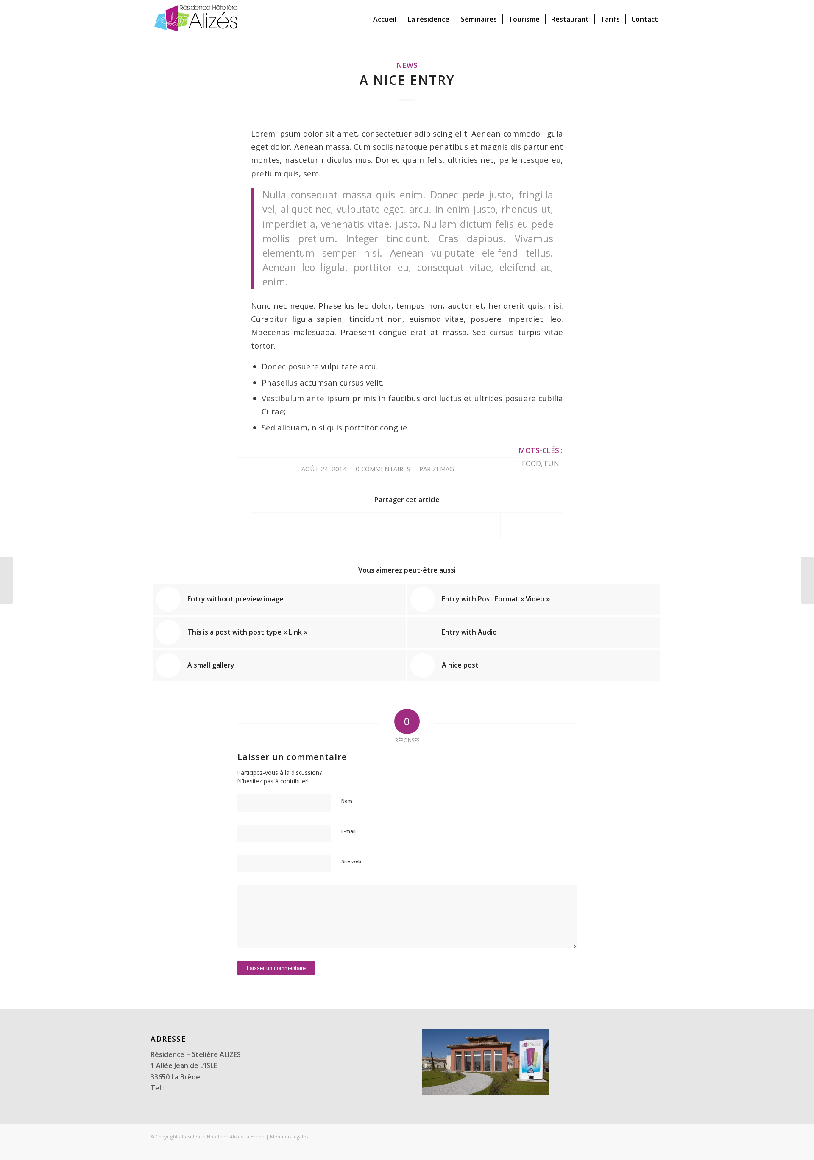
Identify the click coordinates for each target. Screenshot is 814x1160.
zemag (443, 468)
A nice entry (407, 80)
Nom (346, 801)
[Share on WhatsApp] (407, 526)
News (407, 65)
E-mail (348, 831)
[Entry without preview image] (6, 580)
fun (551, 463)
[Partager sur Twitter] (345, 526)
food (531, 463)
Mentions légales (289, 1136)
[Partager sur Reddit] (532, 526)
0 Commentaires (383, 468)
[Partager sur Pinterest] (469, 526)
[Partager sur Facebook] (282, 526)
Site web (351, 861)
